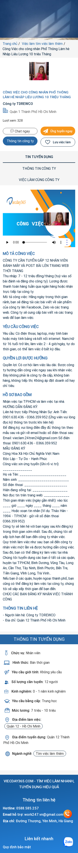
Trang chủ (10, 43)
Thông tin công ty (20, 141)
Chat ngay (22, 131)
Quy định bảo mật (17, 847)
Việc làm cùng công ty (39, 180)
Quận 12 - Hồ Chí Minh (23, 726)
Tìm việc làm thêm (50, 753)
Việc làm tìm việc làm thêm (42, 43)
